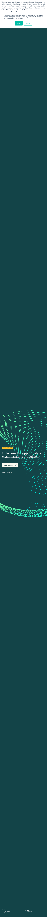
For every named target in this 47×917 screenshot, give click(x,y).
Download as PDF (10, 465)
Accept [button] (19, 23)
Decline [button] (28, 23)
